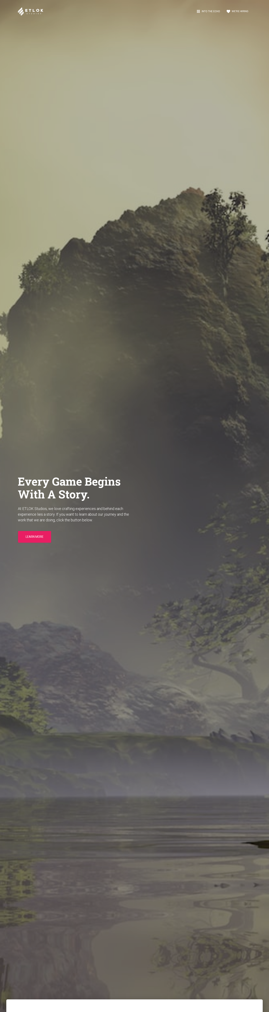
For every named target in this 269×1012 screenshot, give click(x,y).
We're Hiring (237, 11)
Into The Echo (208, 11)
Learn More (35, 536)
